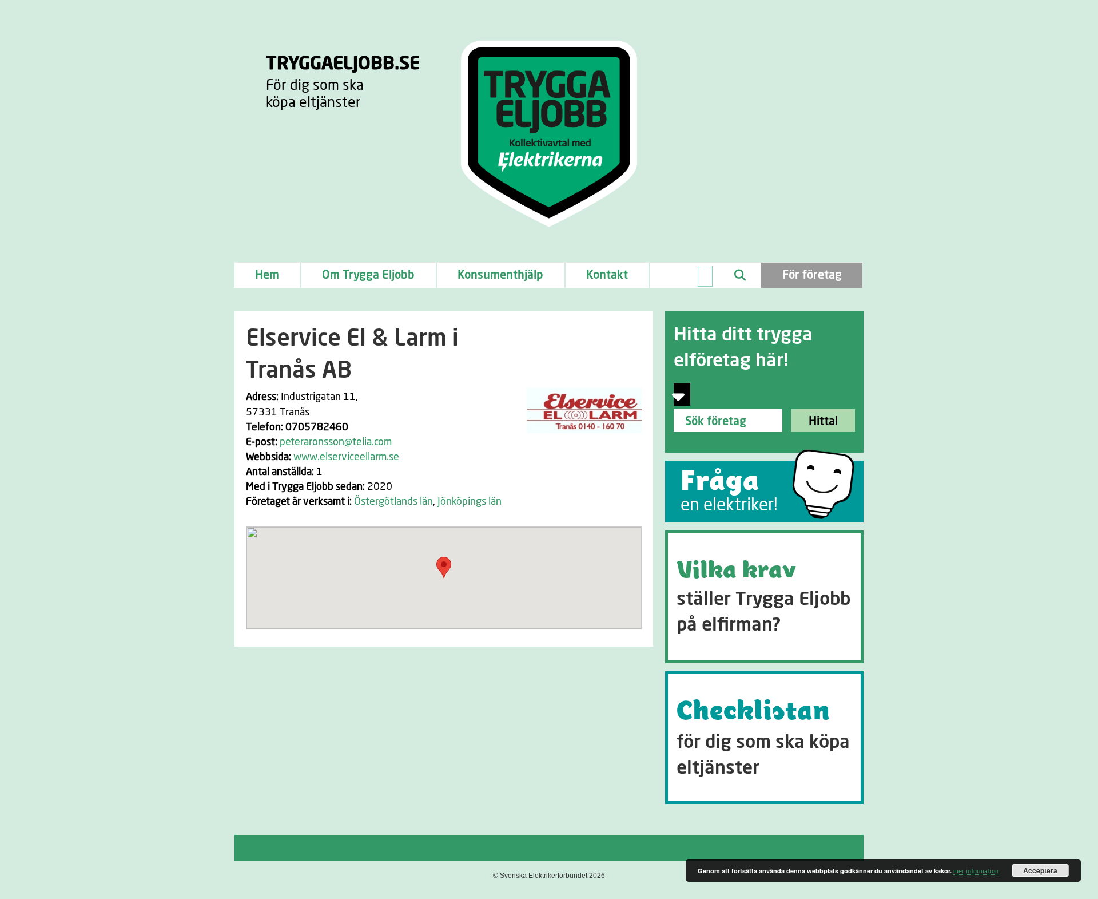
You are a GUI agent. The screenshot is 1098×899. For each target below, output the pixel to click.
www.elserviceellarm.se (346, 457)
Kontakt (607, 275)
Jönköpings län (469, 502)
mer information (975, 871)
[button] (443, 567)
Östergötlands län (393, 502)
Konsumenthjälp (500, 275)
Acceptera (1040, 870)
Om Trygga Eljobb (368, 275)
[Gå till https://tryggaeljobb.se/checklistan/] (764, 737)
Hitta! (823, 421)
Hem (267, 275)
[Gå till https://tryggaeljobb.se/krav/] (764, 596)
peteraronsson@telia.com (336, 442)
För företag (812, 275)
